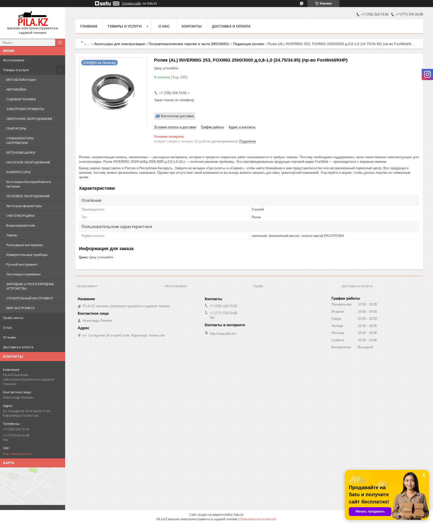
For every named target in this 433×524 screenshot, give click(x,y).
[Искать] (60, 42)
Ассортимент (87, 286)
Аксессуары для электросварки (119, 44)
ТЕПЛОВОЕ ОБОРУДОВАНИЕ (28, 196)
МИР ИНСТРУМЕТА (20, 308)
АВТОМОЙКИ (16, 89)
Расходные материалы (24, 245)
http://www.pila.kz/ (17, 453)
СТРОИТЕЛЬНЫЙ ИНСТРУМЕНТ (29, 298)
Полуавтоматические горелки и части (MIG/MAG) (189, 44)
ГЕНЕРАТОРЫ (16, 128)
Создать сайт (131, 3)
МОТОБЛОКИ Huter (21, 79)
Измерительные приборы (27, 254)
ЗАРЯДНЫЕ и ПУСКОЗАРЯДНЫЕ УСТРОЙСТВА (30, 286)
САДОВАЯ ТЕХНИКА (21, 99)
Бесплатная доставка (177, 116)
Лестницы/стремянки (23, 274)
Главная (88, 26)
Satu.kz (239, 514)
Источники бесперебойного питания (28, 184)
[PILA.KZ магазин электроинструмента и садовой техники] (32, 18)
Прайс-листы (13, 317)
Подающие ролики (248, 44)
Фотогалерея (13, 60)
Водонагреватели (20, 225)
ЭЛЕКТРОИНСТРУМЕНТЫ (25, 109)
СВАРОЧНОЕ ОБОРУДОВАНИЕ (29, 118)
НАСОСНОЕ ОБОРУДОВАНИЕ (28, 162)
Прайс (258, 286)
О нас (7, 327)
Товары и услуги (16, 70)
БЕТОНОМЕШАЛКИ (20, 152)
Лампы (11, 235)
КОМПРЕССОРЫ (18, 172)
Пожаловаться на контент (258, 519)
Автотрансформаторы (24, 206)
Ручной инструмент (22, 264)
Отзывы (9, 337)
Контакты (192, 26)
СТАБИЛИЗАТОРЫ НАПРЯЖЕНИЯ (20, 140)
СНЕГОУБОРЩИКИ (20, 215)
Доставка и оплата (18, 347)
